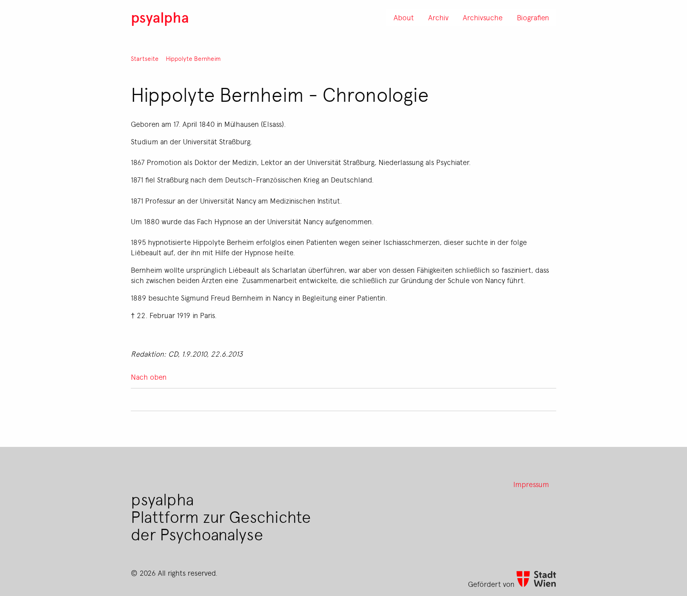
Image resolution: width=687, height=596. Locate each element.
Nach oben (149, 376)
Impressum (531, 484)
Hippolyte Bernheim (193, 59)
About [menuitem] (404, 17)
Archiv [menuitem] (438, 17)
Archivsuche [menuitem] (483, 17)
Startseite (145, 59)
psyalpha (160, 16)
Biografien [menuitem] (533, 17)
